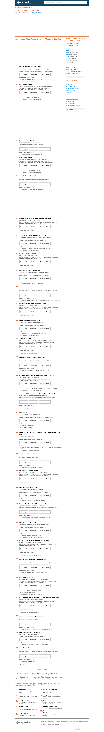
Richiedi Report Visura (44, 74)
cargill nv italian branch (25, 689)
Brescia (68, 60)
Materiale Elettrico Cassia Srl (27, 253)
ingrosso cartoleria (70, 103)
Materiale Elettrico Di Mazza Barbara (29, 270)
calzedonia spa (47, 700)
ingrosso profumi (70, 101)
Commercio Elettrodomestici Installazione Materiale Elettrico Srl (37, 394)
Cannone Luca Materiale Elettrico (29, 487)
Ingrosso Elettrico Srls (25, 157)
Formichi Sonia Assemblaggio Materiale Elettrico (33, 616)
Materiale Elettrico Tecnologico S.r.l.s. (30, 66)
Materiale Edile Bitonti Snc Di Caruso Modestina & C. (34, 540)
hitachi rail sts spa (24, 713)
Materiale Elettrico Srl (25, 84)
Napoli (67, 43)
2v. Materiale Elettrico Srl (26, 338)
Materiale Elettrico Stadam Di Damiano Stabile (32, 303)
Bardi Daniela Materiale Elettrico (28, 470)
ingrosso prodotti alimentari (73, 88)
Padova (67, 62)
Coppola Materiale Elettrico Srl (28, 176)
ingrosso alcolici (70, 94)
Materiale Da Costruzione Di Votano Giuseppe (32, 559)
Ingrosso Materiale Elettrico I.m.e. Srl (29, 141)
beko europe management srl (51, 706)
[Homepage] (24, 3)
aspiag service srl (48, 695)
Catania (68, 56)
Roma (67, 47)
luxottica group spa (24, 695)
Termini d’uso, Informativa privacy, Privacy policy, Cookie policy (65, 726)
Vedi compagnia (23, 74)
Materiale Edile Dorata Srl (26, 577)
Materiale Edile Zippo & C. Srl (27, 522)
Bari (67, 58)
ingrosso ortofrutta (70, 90)
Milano (67, 45)
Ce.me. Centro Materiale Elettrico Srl (29, 320)
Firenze (67, 67)
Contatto (79, 726)
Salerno (68, 52)
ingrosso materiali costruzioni (73, 105)
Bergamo (68, 73)
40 (45, 669)
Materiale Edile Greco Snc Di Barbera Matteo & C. (33, 504)
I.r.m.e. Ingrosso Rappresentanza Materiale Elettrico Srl (35, 218)
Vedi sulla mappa (33, 74)
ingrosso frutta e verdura (72, 97)
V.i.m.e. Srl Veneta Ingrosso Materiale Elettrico (32, 235)
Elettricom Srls (23, 412)
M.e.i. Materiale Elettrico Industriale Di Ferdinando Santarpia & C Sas (39, 597)
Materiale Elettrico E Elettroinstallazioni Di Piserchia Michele (36, 287)
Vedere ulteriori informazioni (34, 12)
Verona (67, 69)
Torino (67, 50)
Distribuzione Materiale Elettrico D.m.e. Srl (31, 632)
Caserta (68, 54)
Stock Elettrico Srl (24, 648)
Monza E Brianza (70, 71)
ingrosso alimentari (71, 86)
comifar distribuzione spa (50, 689)
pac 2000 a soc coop (24, 700)
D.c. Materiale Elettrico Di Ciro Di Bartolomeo (32, 357)
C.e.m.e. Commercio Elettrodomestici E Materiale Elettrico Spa (37, 375)
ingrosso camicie (70, 84)
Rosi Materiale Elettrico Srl (27, 454)
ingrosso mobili (69, 92)
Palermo (68, 65)
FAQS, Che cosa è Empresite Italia (47, 726)
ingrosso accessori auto (72, 99)
